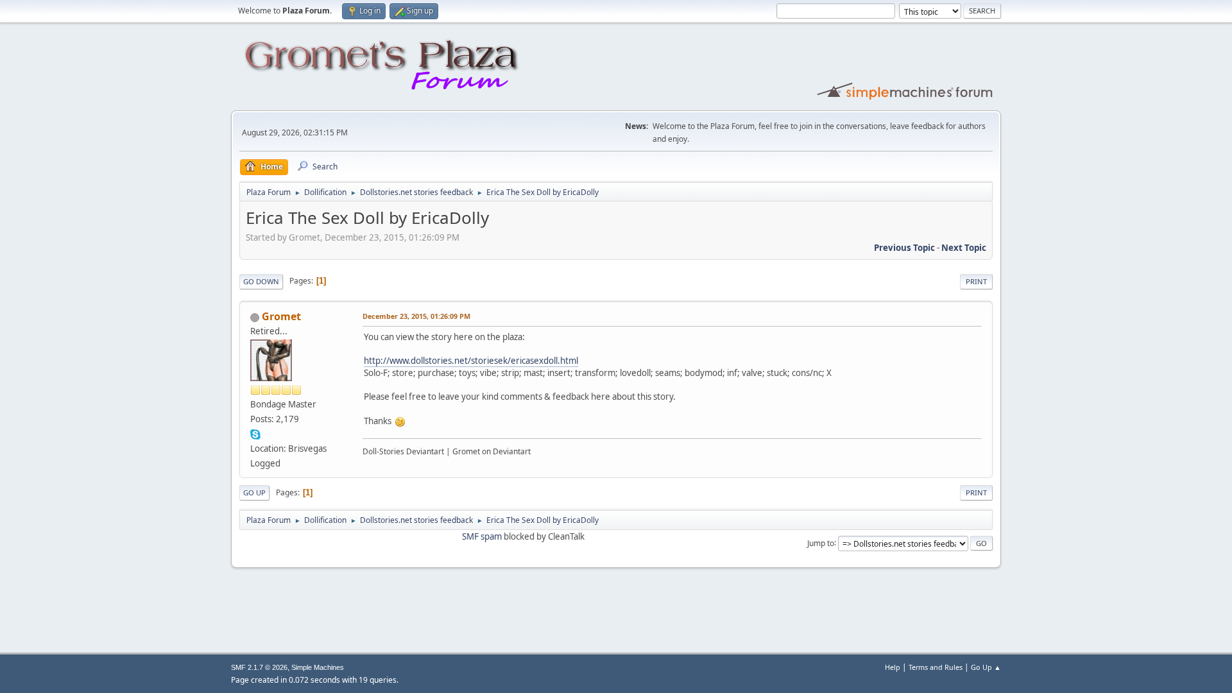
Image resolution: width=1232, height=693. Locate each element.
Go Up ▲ (986, 667)
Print (976, 281)
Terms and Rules (936, 667)
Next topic (963, 247)
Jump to (820, 542)
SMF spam (482, 536)
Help (892, 667)
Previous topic (904, 247)
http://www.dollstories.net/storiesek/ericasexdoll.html (471, 360)
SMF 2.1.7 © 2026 (259, 667)
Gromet (281, 316)
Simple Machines (317, 667)
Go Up (254, 492)
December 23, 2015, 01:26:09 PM (416, 316)
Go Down (261, 281)
